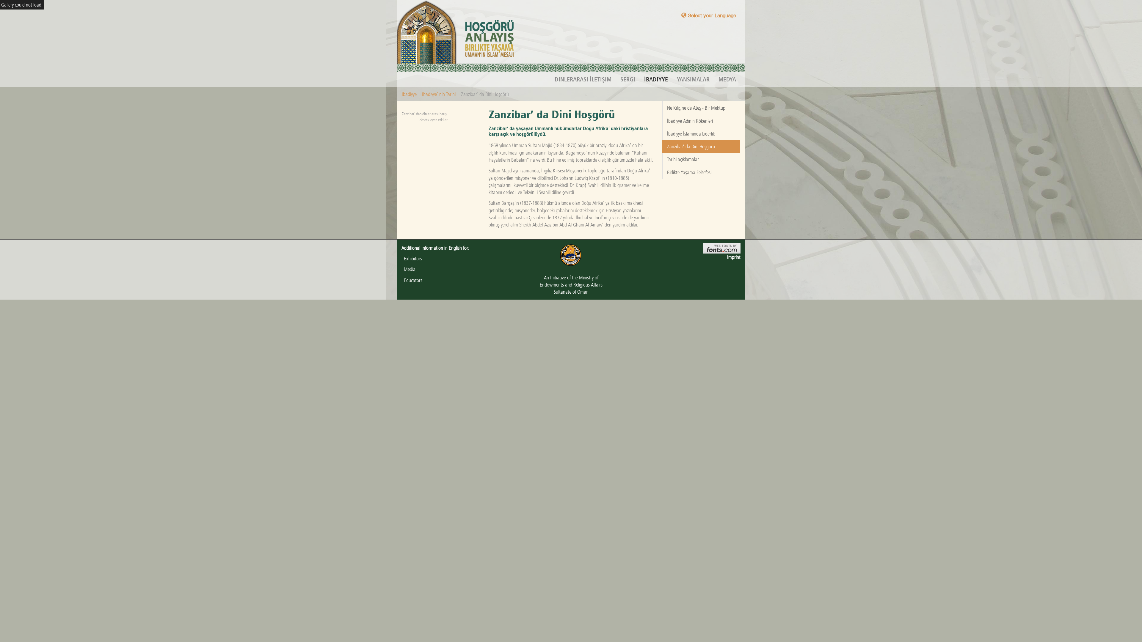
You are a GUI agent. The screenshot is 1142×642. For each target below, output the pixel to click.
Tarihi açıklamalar (683, 159)
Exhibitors (411, 259)
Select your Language (711, 15)
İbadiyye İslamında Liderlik (691, 134)
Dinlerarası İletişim (583, 79)
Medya (727, 79)
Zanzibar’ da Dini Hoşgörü (691, 147)
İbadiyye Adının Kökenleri (690, 121)
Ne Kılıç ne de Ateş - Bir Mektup (696, 108)
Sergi (627, 79)
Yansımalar (693, 79)
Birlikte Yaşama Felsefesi (689, 172)
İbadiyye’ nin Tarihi (439, 94)
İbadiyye (656, 79)
